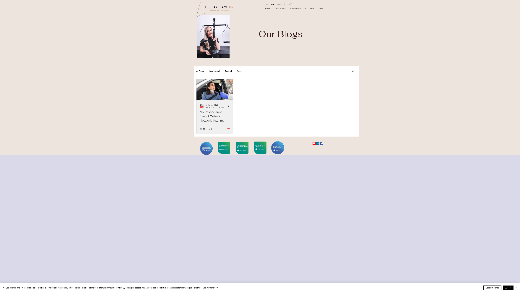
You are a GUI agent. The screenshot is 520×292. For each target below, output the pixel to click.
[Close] (516, 288)
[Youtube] (314, 143)
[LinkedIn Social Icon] (317, 143)
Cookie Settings (492, 287)
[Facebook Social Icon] (321, 143)
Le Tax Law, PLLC (278, 4)
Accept (508, 287)
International (214, 71)
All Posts (200, 71)
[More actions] (229, 106)
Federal (228, 71)
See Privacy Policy (210, 287)
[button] (353, 71)
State (239, 71)
